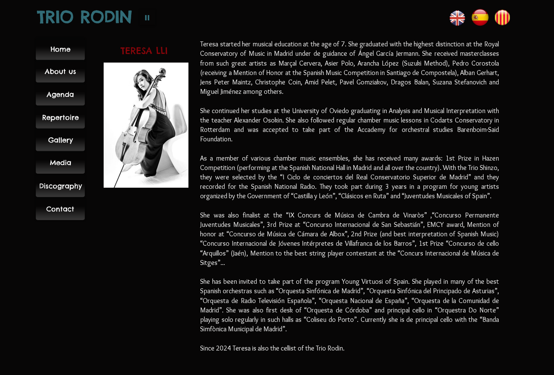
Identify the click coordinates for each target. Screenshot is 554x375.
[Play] (147, 17)
